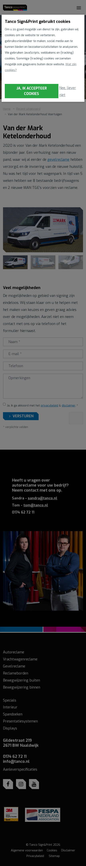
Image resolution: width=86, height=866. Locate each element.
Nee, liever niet (67, 91)
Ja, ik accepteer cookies (31, 91)
